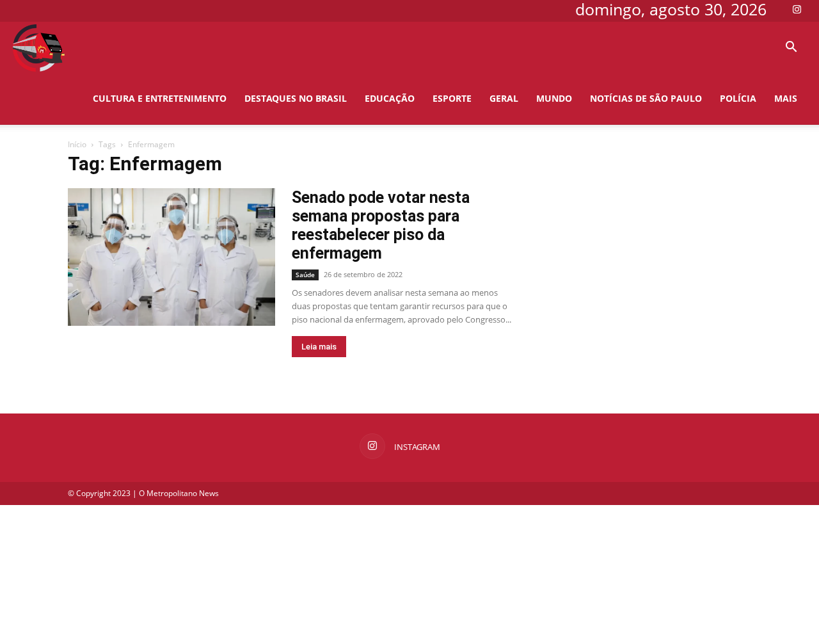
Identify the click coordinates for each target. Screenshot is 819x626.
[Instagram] (796, 9)
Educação (390, 98)
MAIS (785, 98)
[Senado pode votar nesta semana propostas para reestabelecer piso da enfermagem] (171, 257)
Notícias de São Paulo (646, 98)
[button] (790, 48)
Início (77, 144)
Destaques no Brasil (295, 98)
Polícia (738, 98)
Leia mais (319, 346)
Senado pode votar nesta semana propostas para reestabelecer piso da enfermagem (381, 225)
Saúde (305, 274)
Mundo (554, 98)
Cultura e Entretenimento (160, 98)
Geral (503, 98)
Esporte (452, 98)
